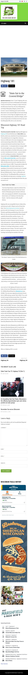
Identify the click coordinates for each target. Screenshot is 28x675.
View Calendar (4, 663)
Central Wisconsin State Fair (13, 632)
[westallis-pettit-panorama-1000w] (14, 267)
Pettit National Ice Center (12, 208)
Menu (4, 23)
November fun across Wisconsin (10, 409)
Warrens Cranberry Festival (12, 656)
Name (2, 449)
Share (5, 86)
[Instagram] (26, 1)
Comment (4, 427)
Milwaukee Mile (5, 166)
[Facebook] (20, 1)
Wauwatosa (19, 291)
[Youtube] (22, 1)
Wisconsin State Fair (10, 158)
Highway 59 (4, 134)
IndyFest (23, 176)
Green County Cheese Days (13, 647)
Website (3, 463)
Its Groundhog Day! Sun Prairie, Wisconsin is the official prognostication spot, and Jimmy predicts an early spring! (13, 401)
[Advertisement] (14, 40)
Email (3, 456)
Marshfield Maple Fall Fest (12, 652)
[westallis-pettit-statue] (14, 245)
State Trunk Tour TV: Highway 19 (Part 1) (13, 371)
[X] (24, 1)
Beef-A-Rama (9, 660)
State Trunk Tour (18, 672)
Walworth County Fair (11, 637)
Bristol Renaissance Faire (12, 628)
